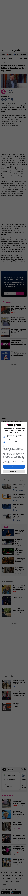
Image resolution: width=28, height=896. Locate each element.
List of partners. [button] (21, 454)
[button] (14, 446)
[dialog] (14, 448)
